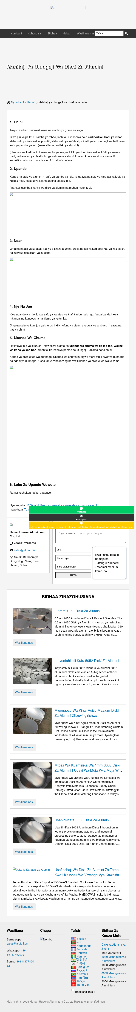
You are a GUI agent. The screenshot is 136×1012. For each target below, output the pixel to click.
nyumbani (16, 33)
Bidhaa (52, 33)
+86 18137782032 (16, 952)
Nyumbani (17, 102)
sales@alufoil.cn (17, 943)
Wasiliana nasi (86, 33)
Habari (67, 33)
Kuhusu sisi (35, 33)
